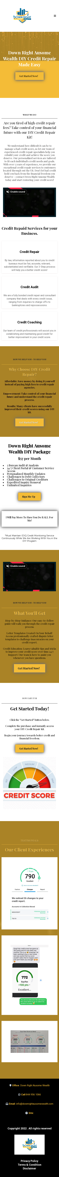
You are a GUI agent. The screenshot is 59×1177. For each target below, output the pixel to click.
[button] (54, 16)
